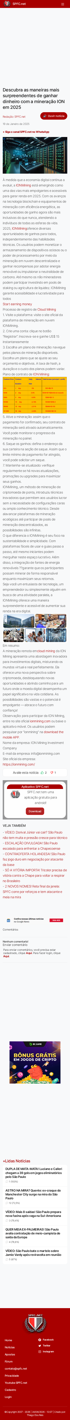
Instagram (48, 1351)
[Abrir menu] (62, 4)
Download (35, 811)
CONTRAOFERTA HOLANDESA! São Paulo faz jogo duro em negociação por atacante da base (34, 859)
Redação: (14, 116)
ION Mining (41, 374)
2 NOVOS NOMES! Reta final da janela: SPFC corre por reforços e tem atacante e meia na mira (32, 891)
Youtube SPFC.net (16, 1382)
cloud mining (46, 651)
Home (8, 1340)
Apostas (10, 1354)
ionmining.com (40, 721)
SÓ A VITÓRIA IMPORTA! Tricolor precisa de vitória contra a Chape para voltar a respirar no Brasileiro (35, 875)
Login (8, 1397)
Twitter (46, 1345)
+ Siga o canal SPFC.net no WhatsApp (26, 131)
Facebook (48, 1339)
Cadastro (10, 1389)
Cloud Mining (46, 309)
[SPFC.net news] (35, 920)
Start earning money (17, 304)
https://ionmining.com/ (19, 764)
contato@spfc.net (16, 1368)
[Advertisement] (35, 45)
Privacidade (12, 1375)
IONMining (23, 185)
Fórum (8, 1361)
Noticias (10, 1347)
